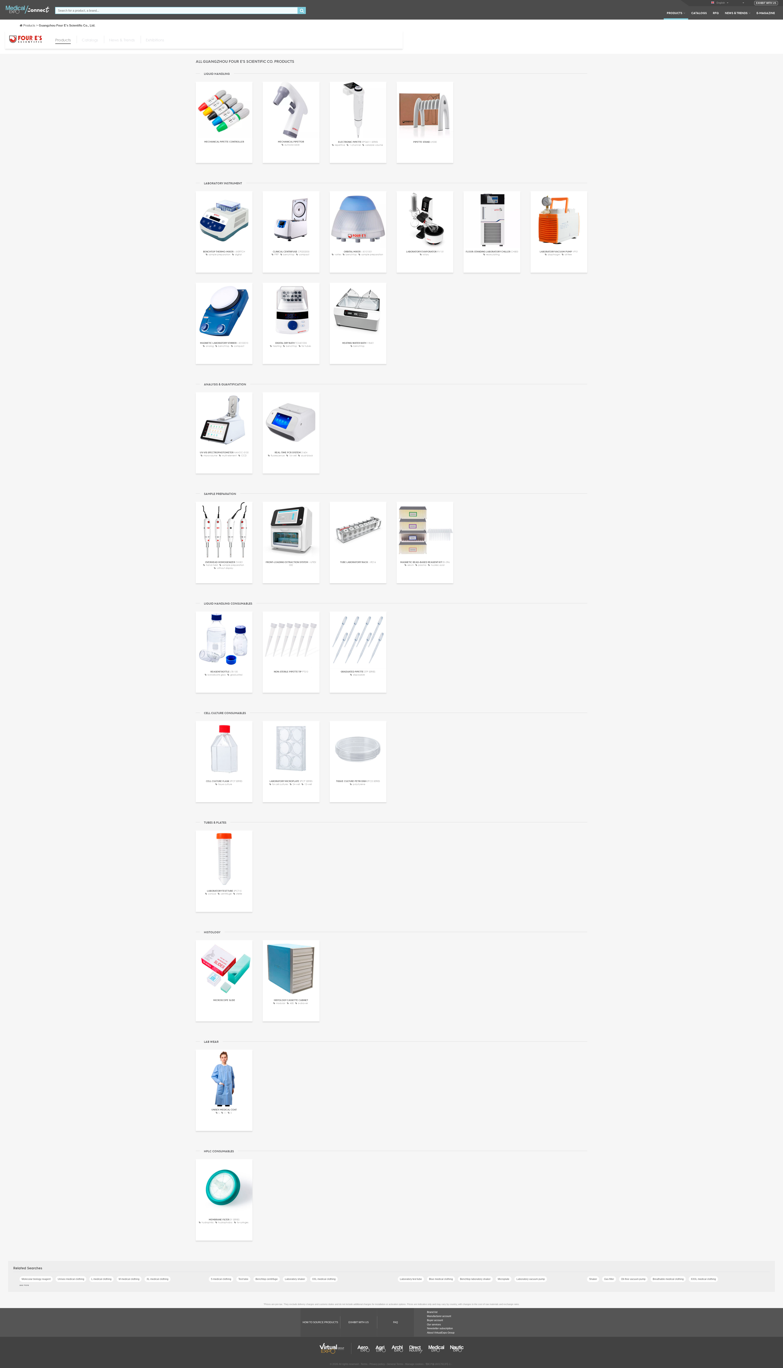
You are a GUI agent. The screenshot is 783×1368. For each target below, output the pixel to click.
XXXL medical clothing (703, 1279)
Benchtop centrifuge (266, 1279)
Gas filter (609, 1279)
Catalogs (699, 13)
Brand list (432, 1312)
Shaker (593, 1279)
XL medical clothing (157, 1279)
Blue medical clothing (441, 1279)
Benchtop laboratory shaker (475, 1279)
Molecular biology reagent (36, 1279)
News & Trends (736, 13)
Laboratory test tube (411, 1279)
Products (674, 13)
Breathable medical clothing (668, 1279)
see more (24, 1285)
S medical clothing (221, 1279)
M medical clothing (129, 1279)
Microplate (503, 1279)
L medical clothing (101, 1279)
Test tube (243, 1279)
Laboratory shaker (295, 1279)
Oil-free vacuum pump (633, 1279)
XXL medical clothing (324, 1279)
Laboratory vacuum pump (530, 1279)
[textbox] (176, 10)
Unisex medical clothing (71, 1279)
